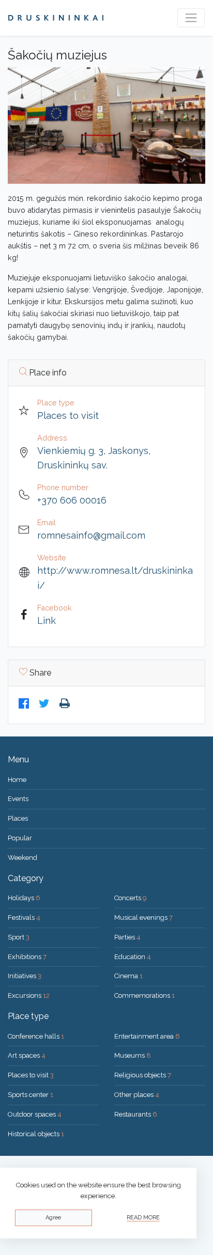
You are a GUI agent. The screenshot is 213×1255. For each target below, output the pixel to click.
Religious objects (142, 1075)
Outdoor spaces (35, 1114)
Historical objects (36, 1134)
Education (132, 957)
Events (18, 799)
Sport (18, 937)
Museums (132, 1055)
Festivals (24, 917)
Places (18, 818)
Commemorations (144, 995)
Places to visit (68, 415)
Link (46, 620)
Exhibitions (27, 957)
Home (17, 779)
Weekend (22, 857)
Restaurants (135, 1114)
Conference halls (36, 1036)
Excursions (29, 995)
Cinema (128, 976)
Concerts (130, 898)
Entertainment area (147, 1036)
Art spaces (26, 1055)
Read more (143, 1217)
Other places (136, 1095)
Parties (127, 937)
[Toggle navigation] (191, 17)
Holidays (24, 898)
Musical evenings (143, 917)
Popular (20, 838)
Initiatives (24, 976)
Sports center (30, 1095)
